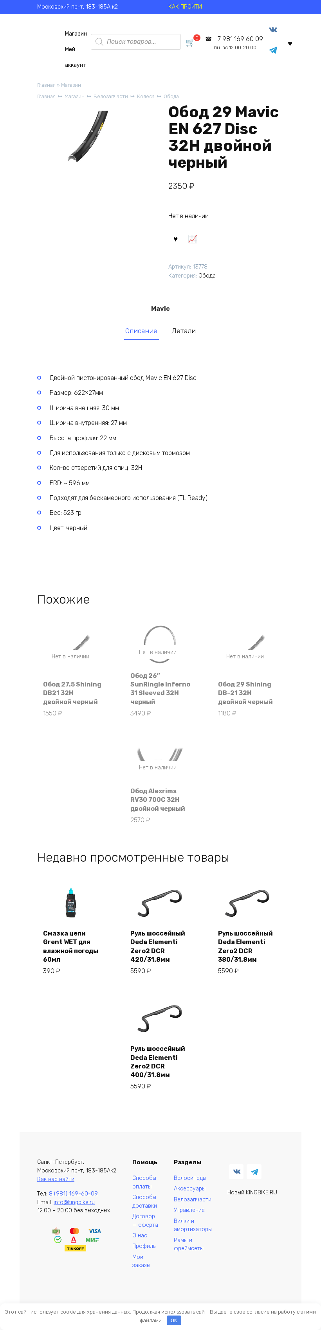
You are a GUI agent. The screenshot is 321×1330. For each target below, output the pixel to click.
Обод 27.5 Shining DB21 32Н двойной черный (72, 693)
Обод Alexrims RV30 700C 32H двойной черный (157, 799)
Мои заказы (141, 1261)
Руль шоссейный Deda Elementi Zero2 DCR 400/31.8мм (157, 1062)
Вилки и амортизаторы (193, 1225)
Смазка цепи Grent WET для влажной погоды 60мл (70, 946)
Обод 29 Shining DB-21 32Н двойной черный (245, 693)
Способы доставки (144, 1201)
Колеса (146, 96)
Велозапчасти (111, 96)
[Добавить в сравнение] (192, 238)
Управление (189, 1210)
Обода (171, 96)
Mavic (160, 308)
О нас (139, 1235)
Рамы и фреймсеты (189, 1244)
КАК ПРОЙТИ (185, 7)
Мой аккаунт (76, 51)
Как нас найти (55, 1179)
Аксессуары (190, 1188)
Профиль (143, 1246)
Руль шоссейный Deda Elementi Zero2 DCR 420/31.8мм (157, 946)
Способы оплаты (144, 1182)
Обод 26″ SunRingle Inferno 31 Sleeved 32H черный (160, 689)
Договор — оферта (145, 1220)
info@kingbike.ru (74, 1202)
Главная (46, 85)
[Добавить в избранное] (175, 238)
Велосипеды (190, 1178)
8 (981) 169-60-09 (73, 1193)
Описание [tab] (141, 331)
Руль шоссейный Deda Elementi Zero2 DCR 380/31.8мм (245, 946)
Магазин (76, 33)
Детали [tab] (183, 331)
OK (174, 1320)
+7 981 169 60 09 (238, 42)
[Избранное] (290, 43)
